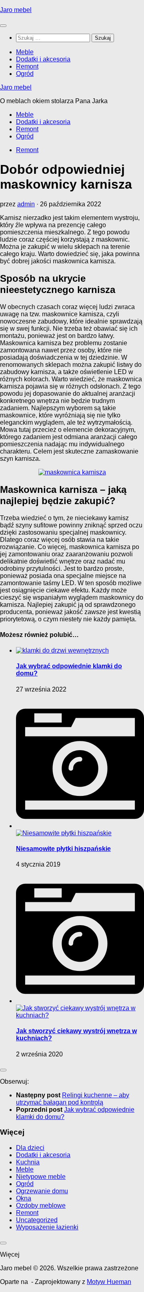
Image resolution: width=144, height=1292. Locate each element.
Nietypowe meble (41, 1176)
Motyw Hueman (109, 1281)
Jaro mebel (16, 9)
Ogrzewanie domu (42, 1191)
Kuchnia (28, 1162)
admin (26, 204)
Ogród (25, 73)
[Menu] (3, 25)
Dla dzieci (30, 1147)
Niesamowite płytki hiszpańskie (63, 848)
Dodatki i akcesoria (43, 59)
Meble (25, 52)
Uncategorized (37, 1220)
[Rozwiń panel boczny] (3, 1070)
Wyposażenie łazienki (47, 1227)
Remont (27, 66)
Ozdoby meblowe (41, 1205)
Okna (23, 1198)
